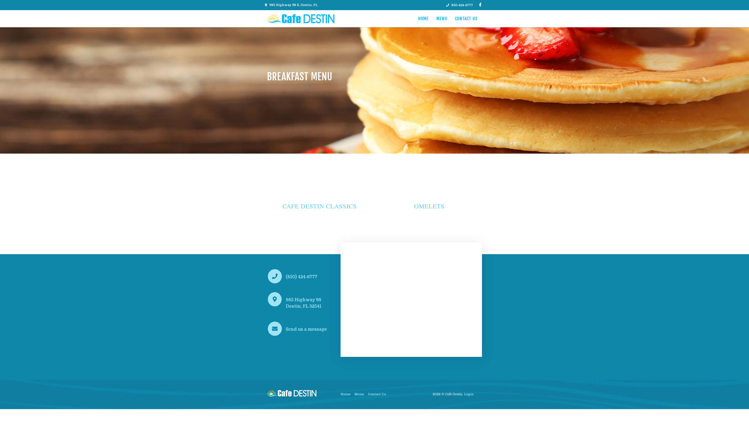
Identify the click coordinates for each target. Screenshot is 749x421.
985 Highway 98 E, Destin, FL (293, 5)
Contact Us (466, 18)
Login (469, 394)
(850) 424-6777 (301, 276)
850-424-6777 (462, 5)
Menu (441, 18)
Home (423, 18)
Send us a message (306, 329)
